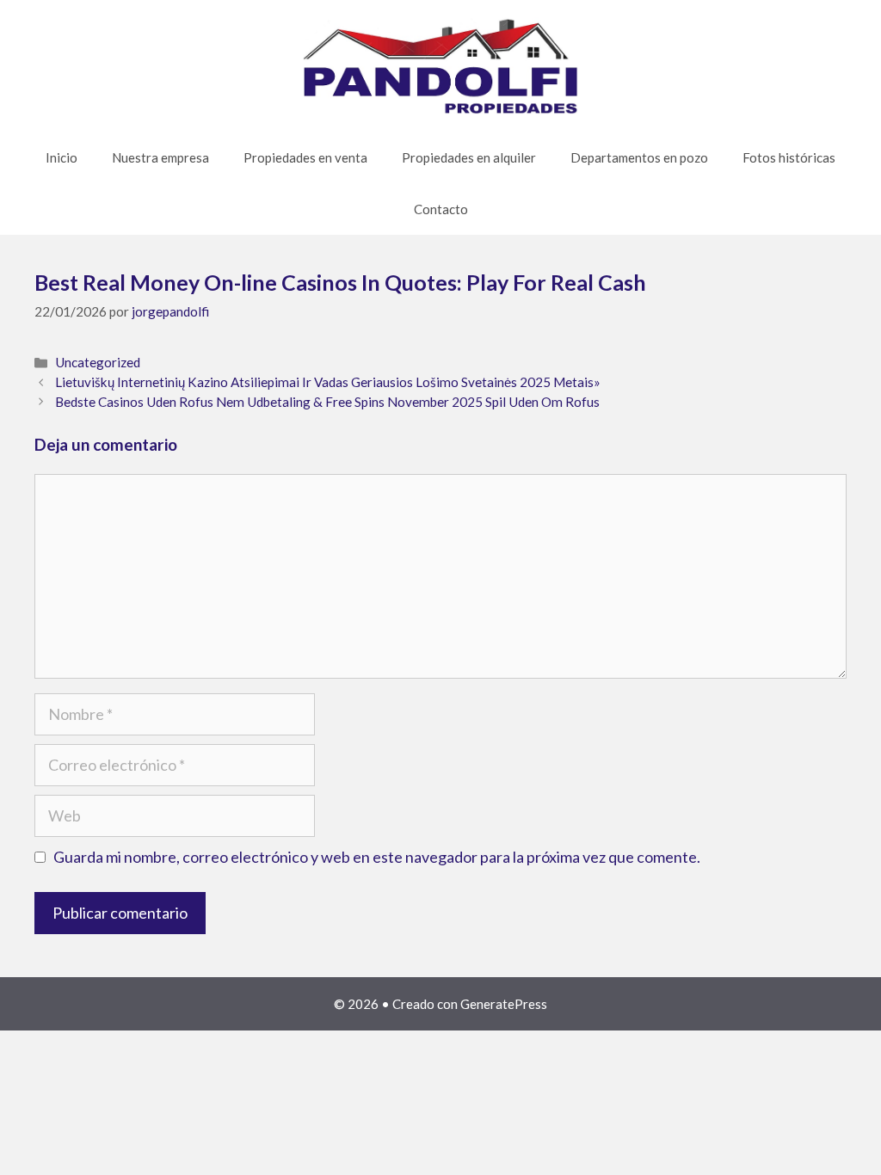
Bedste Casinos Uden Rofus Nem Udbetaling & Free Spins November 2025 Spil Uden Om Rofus (327, 401)
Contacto (441, 209)
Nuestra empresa (160, 157)
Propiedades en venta (305, 157)
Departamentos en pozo (639, 157)
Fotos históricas (788, 157)
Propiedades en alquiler (469, 157)
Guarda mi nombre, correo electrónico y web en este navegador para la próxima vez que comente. (376, 856)
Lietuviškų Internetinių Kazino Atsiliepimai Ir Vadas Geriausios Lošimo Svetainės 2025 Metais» (328, 382)
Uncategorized (97, 362)
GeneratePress (503, 1004)
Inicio (61, 157)
